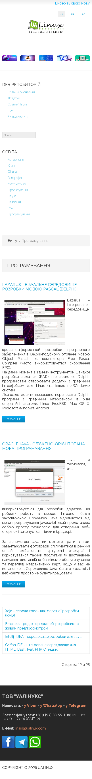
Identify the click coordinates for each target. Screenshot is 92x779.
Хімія (11, 165)
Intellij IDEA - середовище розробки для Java (43, 636)
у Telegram (76, 705)
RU (72, 14)
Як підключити (18, 116)
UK (61, 14)
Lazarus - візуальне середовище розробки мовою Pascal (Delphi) (39, 286)
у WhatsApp (51, 705)
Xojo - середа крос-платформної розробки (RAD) (42, 613)
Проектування (18, 190)
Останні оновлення (22, 92)
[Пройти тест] (64, 58)
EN (84, 14)
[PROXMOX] (27, 58)
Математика (17, 184)
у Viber (30, 705)
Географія (15, 178)
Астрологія (16, 159)
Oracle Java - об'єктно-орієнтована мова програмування (43, 446)
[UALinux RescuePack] (82, 58)
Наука (12, 196)
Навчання (14, 202)
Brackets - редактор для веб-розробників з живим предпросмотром (42, 626)
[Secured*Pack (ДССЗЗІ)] (9, 58)
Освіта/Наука (17, 104)
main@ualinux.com (30, 728)
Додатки (14, 98)
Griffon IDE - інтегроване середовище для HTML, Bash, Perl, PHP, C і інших (40, 647)
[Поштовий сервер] (46, 58)
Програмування (19, 214)
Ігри (10, 110)
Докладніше (14, 419)
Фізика (12, 172)
